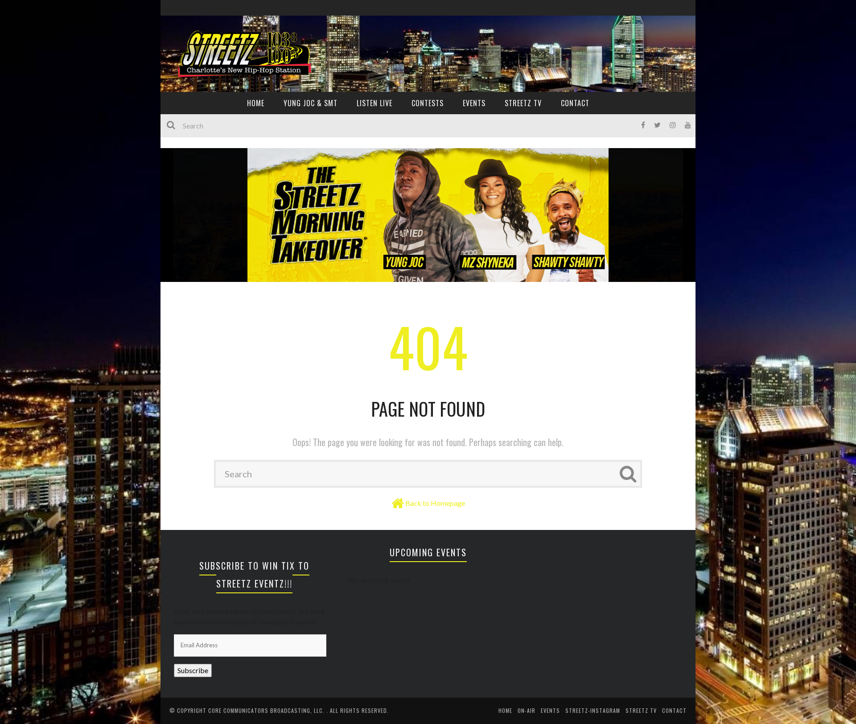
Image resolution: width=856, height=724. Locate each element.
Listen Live (374, 103)
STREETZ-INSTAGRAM (592, 710)
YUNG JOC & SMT (310, 103)
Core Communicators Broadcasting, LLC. (267, 710)
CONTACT (575, 103)
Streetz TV (523, 103)
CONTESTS (428, 103)
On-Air (526, 710)
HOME (255, 103)
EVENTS (474, 103)
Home (505, 710)
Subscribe (192, 670)
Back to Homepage (435, 503)
